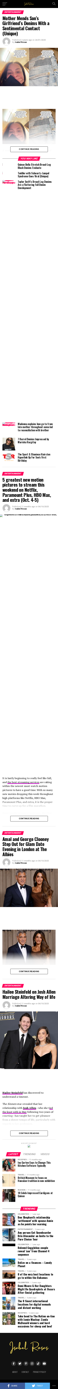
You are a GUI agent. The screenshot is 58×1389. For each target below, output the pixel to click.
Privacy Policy (39, 1371)
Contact (25, 1371)
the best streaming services (23, 782)
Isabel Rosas (21, 42)
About (15, 1371)
